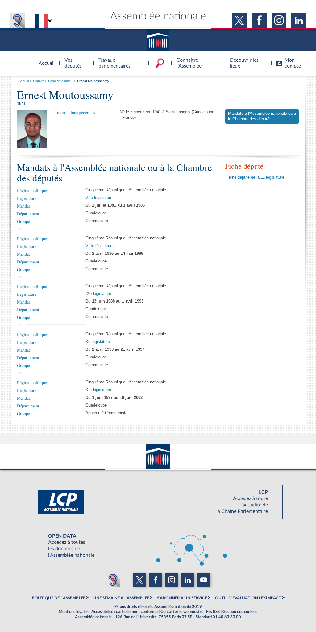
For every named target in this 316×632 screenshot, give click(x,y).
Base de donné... (60, 81)
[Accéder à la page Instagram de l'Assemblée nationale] (279, 20)
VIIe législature (98, 198)
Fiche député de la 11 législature (255, 177)
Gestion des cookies (239, 611)
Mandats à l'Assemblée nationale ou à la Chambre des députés (262, 116)
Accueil (24, 81)
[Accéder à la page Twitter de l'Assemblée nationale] (239, 20)
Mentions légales (74, 611)
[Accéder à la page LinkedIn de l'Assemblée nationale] (298, 20)
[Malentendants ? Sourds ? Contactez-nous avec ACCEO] (17, 20)
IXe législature (98, 293)
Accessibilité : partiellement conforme (124, 611)
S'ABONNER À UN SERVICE (182, 598)
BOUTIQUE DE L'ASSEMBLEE (58, 598)
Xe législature (97, 342)
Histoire (38, 81)
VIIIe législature (99, 246)
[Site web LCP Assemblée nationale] (158, 502)
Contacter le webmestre (181, 611)
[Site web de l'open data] (158, 546)
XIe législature (98, 390)
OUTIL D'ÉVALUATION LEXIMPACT (248, 598)
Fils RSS (213, 611)
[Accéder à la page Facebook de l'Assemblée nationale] (259, 20)
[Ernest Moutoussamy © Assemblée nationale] (32, 128)
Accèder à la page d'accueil (44, 59)
